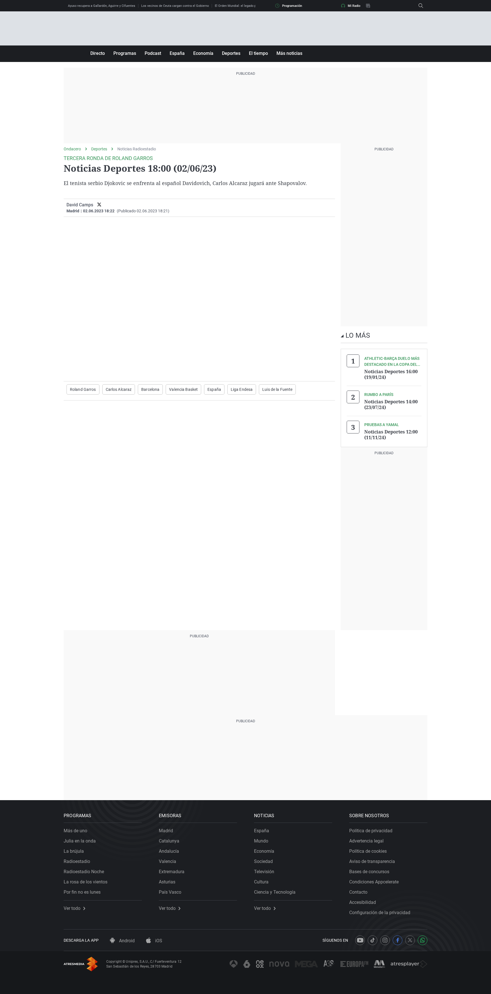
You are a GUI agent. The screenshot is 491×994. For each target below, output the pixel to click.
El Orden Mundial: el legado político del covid (246, 5)
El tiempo (258, 53)
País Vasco (170, 892)
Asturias (167, 882)
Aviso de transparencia (372, 861)
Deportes (231, 53)
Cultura (261, 882)
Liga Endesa (242, 389)
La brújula (74, 851)
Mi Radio (354, 6)
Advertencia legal (366, 841)
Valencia (167, 861)
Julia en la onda (80, 841)
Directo (97, 53)
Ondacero (72, 149)
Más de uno (75, 830)
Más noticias (289, 53)
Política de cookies (368, 851)
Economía (203, 53)
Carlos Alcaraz (119, 389)
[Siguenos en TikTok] (372, 940)
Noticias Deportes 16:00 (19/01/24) (391, 374)
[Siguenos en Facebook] (397, 940)
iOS (158, 940)
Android (126, 940)
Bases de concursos (369, 871)
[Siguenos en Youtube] (360, 940)
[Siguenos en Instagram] (385, 940)
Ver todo (72, 908)
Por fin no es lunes (82, 892)
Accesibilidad (362, 902)
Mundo (261, 841)
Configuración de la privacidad (379, 912)
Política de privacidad (370, 830)
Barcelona (150, 389)
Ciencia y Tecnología (275, 892)
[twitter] (99, 205)
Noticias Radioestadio (136, 149)
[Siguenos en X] (410, 940)
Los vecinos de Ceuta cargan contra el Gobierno (175, 5)
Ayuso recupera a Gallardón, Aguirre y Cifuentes (101, 5)
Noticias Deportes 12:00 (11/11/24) (391, 435)
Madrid (166, 830)
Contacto (358, 892)
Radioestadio (77, 861)
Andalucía (169, 851)
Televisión (264, 871)
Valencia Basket (183, 389)
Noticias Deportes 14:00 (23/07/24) (391, 404)
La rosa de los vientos (85, 882)
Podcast (153, 53)
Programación (292, 6)
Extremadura (171, 871)
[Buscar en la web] (421, 6)
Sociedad (263, 861)
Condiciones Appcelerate (374, 882)
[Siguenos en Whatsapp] (422, 940)
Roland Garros (83, 389)
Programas (124, 53)
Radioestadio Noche (84, 871)
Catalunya (169, 841)
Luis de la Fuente (277, 389)
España (177, 53)
